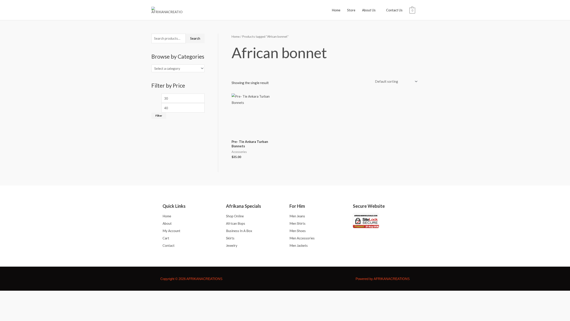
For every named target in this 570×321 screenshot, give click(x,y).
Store (351, 10)
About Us (369, 10)
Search (195, 38)
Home (336, 10)
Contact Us (394, 10)
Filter (158, 115)
